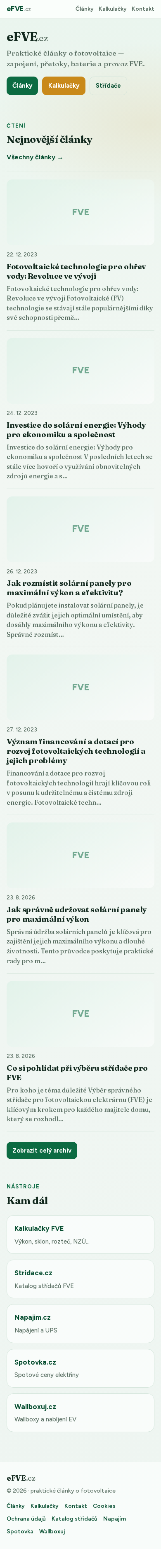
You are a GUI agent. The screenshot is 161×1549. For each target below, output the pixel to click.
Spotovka (20, 1531)
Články (85, 8)
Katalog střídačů (74, 1518)
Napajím (114, 1518)
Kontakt (143, 8)
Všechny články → (35, 157)
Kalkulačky (113, 8)
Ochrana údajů (26, 1518)
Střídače (108, 85)
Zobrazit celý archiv (41, 1150)
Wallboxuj (52, 1531)
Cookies (104, 1505)
